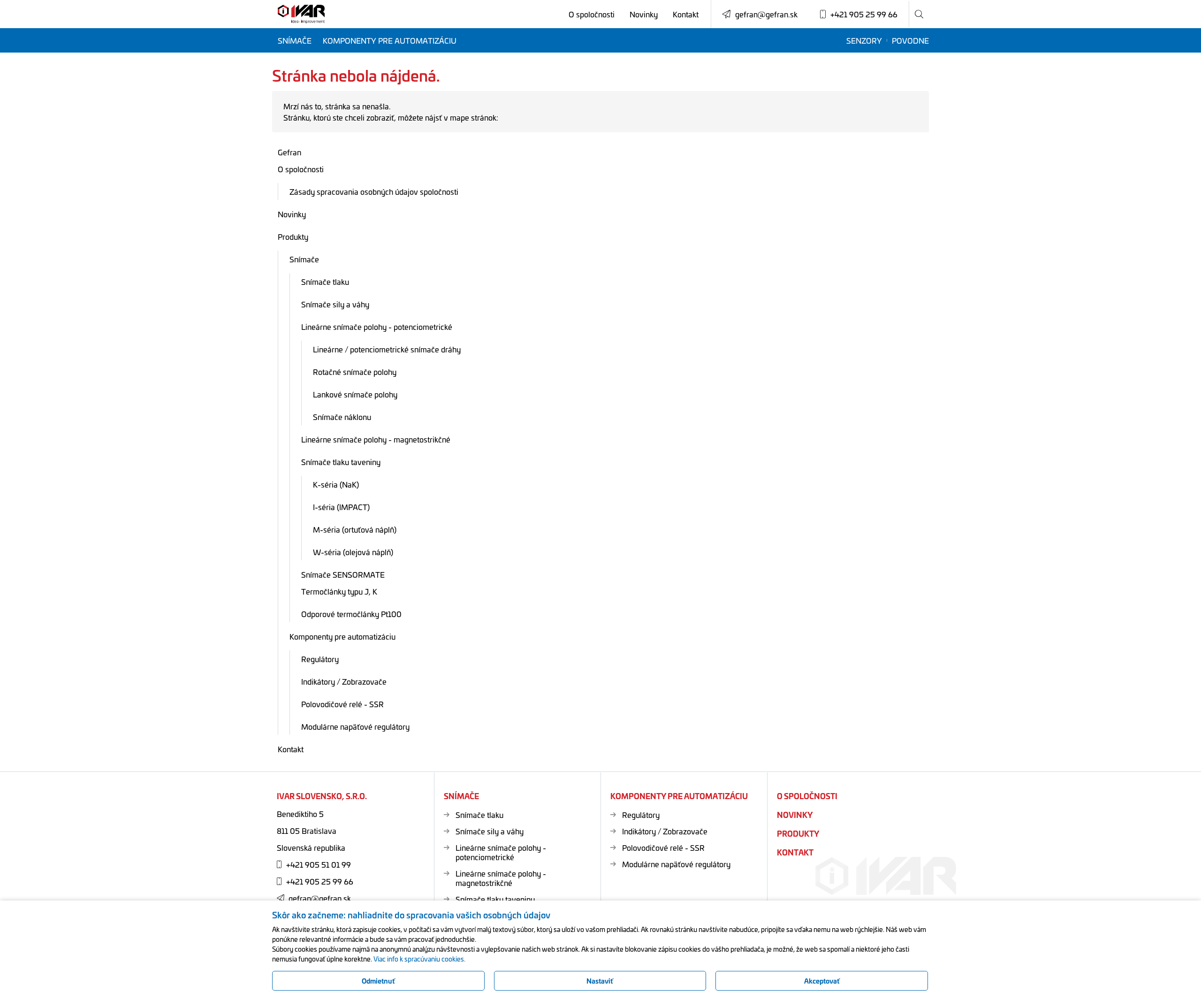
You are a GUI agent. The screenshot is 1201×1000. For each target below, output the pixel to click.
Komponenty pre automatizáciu (389, 40)
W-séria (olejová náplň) (353, 552)
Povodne (910, 40)
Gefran (289, 152)
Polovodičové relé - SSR (342, 704)
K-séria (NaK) (336, 484)
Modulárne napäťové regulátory (355, 726)
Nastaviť (599, 980)
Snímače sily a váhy (335, 304)
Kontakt (686, 14)
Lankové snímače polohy (355, 394)
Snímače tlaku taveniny (340, 462)
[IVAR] (301, 14)
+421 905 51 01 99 (318, 864)
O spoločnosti (592, 14)
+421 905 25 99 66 (319, 881)
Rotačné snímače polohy (354, 371)
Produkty (293, 236)
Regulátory (320, 659)
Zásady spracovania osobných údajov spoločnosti (373, 191)
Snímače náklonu (342, 417)
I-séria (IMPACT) (341, 507)
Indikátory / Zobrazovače (344, 681)
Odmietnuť (378, 980)
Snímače (295, 40)
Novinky (644, 14)
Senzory (864, 40)
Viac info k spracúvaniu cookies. (419, 958)
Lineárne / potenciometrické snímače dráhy (387, 349)
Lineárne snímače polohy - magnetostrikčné (375, 439)
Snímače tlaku (325, 281)
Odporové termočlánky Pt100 (351, 614)
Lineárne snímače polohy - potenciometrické (376, 326)
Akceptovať (822, 980)
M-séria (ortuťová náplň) (354, 529)
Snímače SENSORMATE (343, 574)
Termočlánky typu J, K (339, 591)
